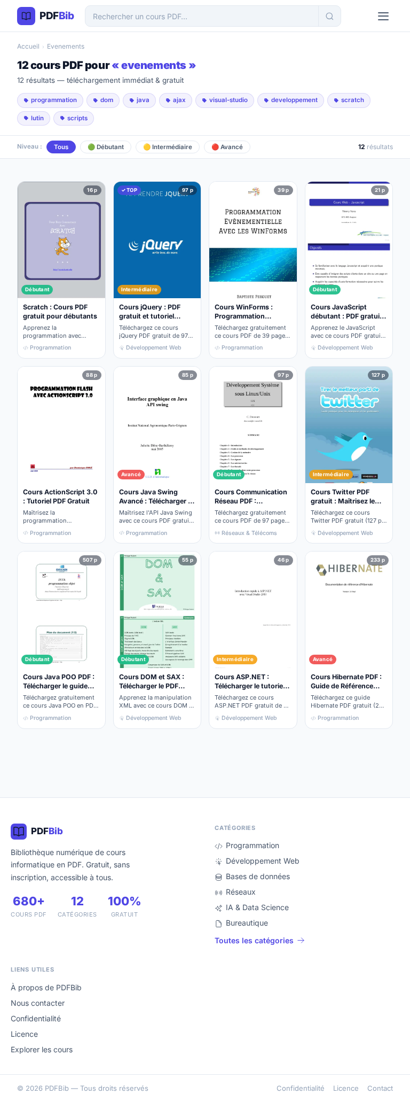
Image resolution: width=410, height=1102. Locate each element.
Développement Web (262, 860)
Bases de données (258, 876)
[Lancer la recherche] (329, 16)
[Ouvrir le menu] (383, 16)
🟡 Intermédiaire (167, 147)
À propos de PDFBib (46, 987)
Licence (24, 1033)
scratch (352, 100)
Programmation (252, 845)
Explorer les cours (42, 1049)
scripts (77, 118)
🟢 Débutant (106, 147)
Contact (380, 1088)
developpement (294, 100)
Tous (61, 147)
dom (106, 100)
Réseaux (241, 891)
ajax (179, 100)
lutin (37, 118)
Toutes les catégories (254, 940)
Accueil (28, 46)
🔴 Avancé (227, 147)
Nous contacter (38, 1002)
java (143, 100)
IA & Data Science (257, 907)
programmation (54, 100)
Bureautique (247, 922)
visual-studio (228, 100)
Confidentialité (36, 1018)
